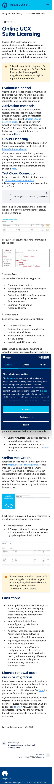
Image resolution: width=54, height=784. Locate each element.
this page (43, 391)
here (17, 134)
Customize (24, 417)
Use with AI (10, 22)
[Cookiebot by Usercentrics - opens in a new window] (37, 357)
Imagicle (11, 378)
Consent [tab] (9, 365)
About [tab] (43, 365)
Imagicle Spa (6, 779)
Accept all (26, 409)
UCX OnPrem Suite (36, 14)
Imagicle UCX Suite (19, 5)
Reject (26, 425)
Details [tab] (26, 365)
